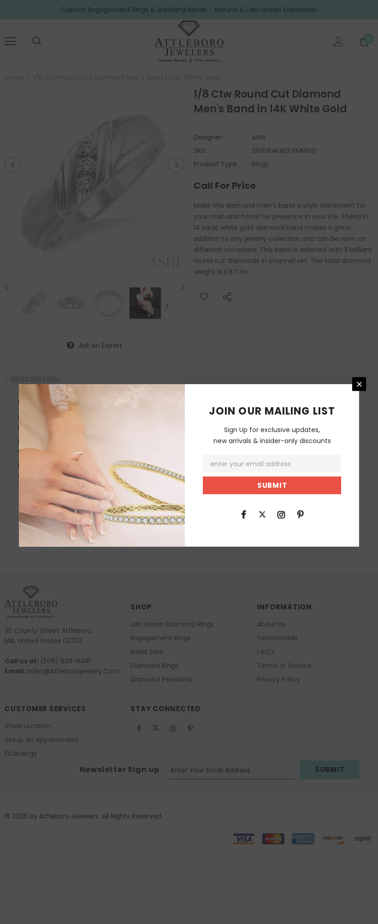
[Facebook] (243, 513)
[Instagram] (281, 513)
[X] (262, 513)
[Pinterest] (300, 513)
